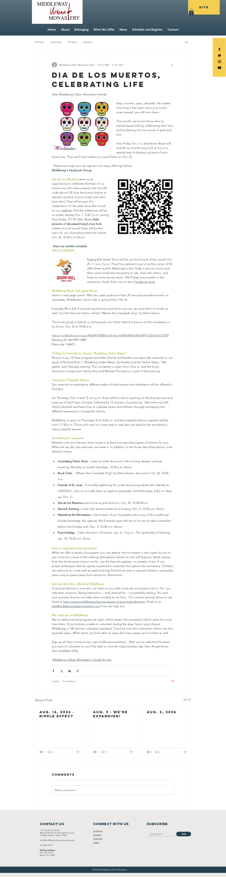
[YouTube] (219, 68)
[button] (191, 11)
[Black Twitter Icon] (219, 55)
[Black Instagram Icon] (219, 62)
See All (187, 699)
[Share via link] (77, 671)
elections (88, 42)
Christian (72, 42)
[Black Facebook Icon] (219, 49)
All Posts (39, 42)
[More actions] (172, 65)
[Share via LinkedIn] (69, 671)
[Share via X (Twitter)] (61, 671)
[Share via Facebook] (53, 671)
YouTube (97, 835)
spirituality (56, 42)
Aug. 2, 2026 (162, 712)
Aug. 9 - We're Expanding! (110, 714)
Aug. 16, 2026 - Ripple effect (56, 714)
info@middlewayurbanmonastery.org (57, 840)
